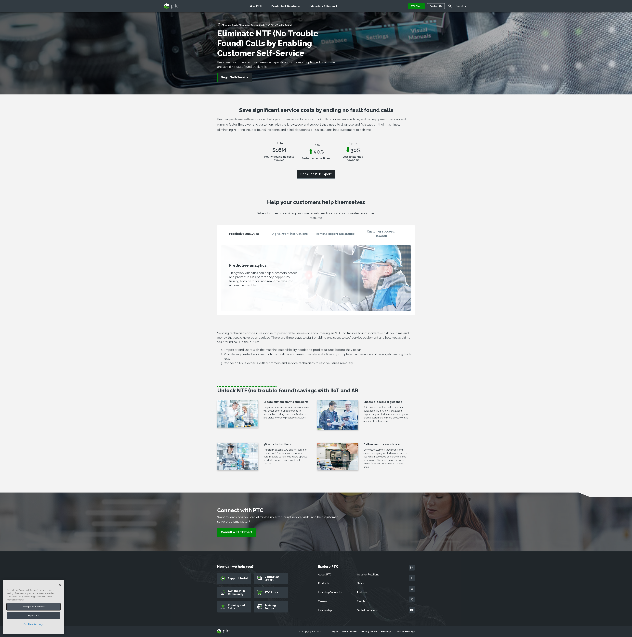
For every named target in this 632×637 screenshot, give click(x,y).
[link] (316, 174)
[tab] (244, 235)
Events (361, 601)
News (360, 583)
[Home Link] (219, 25)
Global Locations (367, 610)
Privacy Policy (369, 631)
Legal (334, 631)
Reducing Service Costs (252, 25)
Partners (362, 592)
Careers (323, 601)
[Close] (60, 585)
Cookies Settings (405, 631)
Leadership (325, 610)
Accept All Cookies (33, 606)
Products (323, 583)
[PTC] (223, 631)
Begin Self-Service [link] (235, 77)
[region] (33, 607)
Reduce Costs (230, 25)
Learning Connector (330, 592)
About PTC (325, 574)
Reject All (33, 615)
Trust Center (349, 631)
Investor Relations (368, 574)
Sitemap (386, 631)
